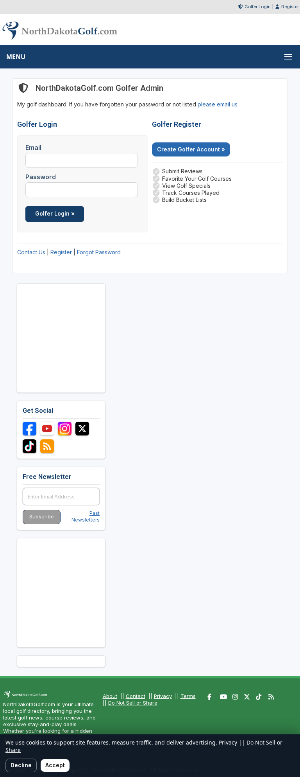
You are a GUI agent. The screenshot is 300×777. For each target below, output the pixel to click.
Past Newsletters (85, 516)
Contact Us (31, 252)
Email (33, 147)
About (110, 696)
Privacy (163, 696)
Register (290, 6)
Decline (21, 765)
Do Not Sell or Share (132, 703)
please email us (218, 104)
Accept (55, 765)
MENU (15, 56)
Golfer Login (258, 6)
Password (40, 177)
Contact (135, 696)
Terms (188, 696)
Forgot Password (99, 252)
